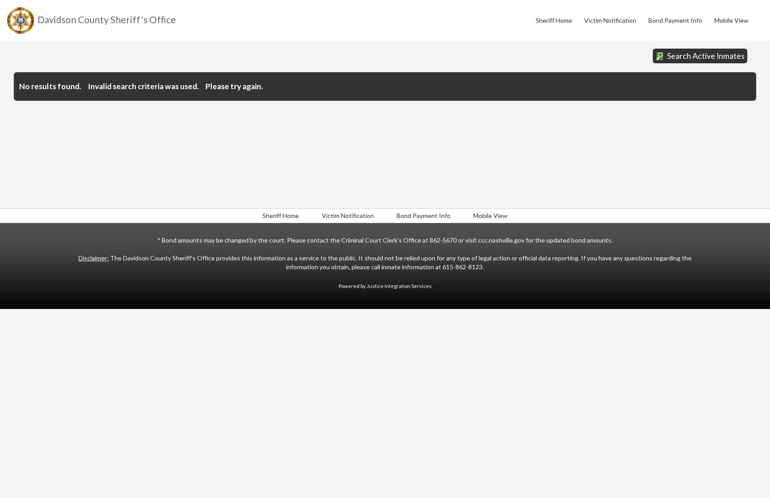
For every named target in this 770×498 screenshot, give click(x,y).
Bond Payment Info (675, 20)
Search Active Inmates (706, 56)
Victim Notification (610, 20)
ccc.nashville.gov (502, 240)
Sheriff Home (554, 20)
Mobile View (731, 20)
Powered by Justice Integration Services (385, 286)
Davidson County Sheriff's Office (106, 19)
